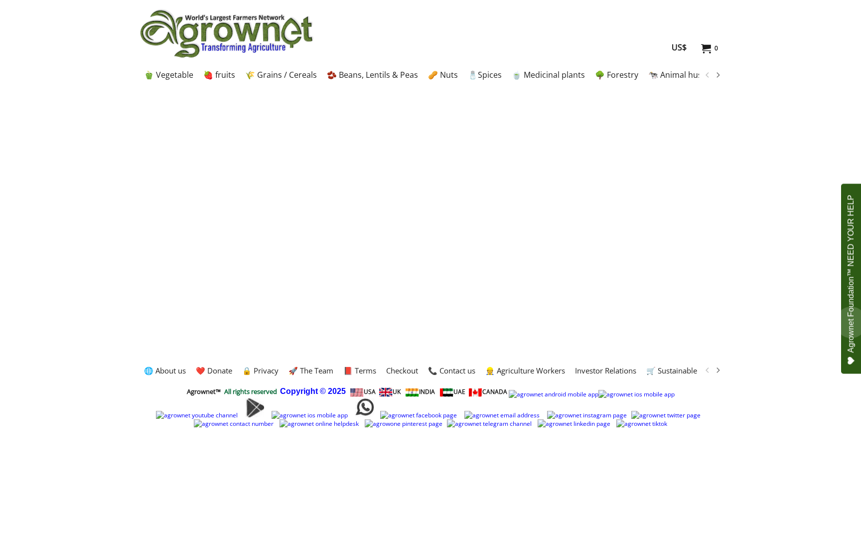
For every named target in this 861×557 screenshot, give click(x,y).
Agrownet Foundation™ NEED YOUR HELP (851, 273)
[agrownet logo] (226, 33)
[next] (717, 75)
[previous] (707, 75)
